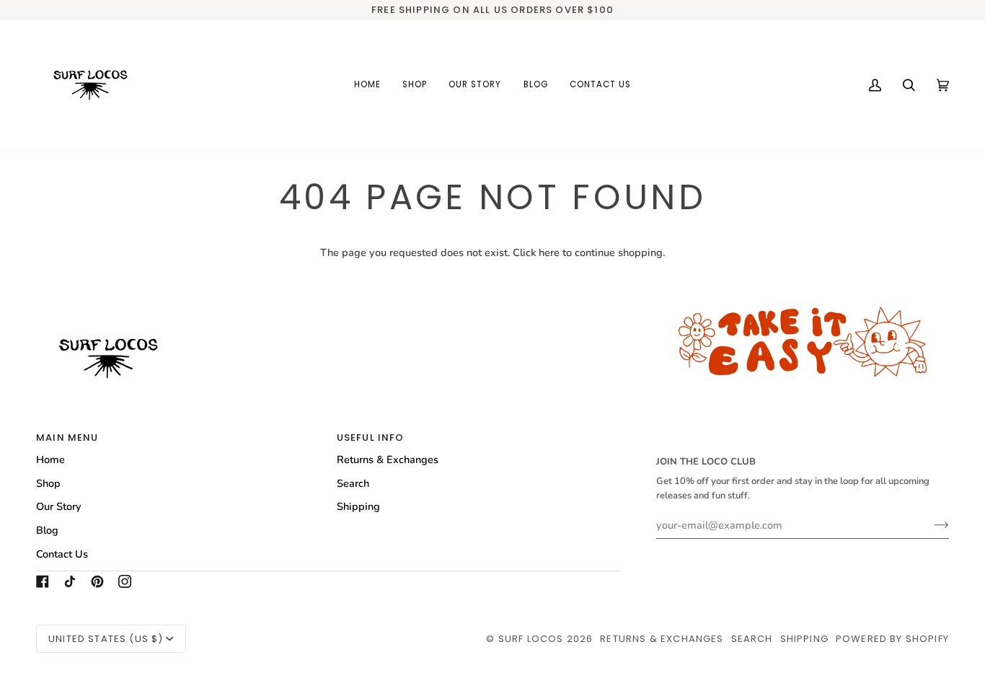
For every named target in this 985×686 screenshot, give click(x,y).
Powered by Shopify (892, 639)
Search (353, 483)
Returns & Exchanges (387, 459)
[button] (415, 85)
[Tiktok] (69, 581)
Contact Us (62, 554)
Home (50, 459)
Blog (47, 530)
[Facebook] (42, 581)
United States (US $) (105, 639)
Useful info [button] (371, 437)
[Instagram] (124, 581)
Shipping (358, 506)
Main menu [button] (67, 437)
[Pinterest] (97, 581)
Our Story (58, 506)
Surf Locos (531, 639)
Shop (48, 483)
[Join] (930, 525)
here (549, 252)
